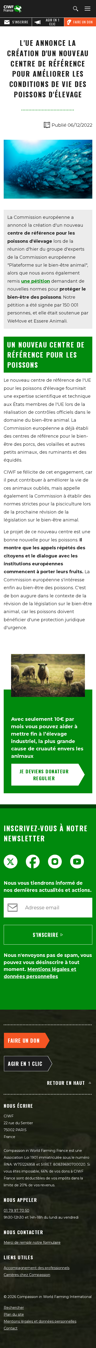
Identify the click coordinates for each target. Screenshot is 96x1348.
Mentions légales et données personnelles (40, 1321)
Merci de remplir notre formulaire (32, 1242)
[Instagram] (55, 861)
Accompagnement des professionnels (36, 1268)
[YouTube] (77, 861)
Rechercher (14, 1307)
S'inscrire (45, 934)
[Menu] (87, 8)
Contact (10, 1328)
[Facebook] (33, 861)
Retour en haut (66, 1082)
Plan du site (14, 1314)
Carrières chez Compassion (27, 1275)
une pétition (35, 281)
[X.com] (10, 861)
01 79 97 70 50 (16, 1210)
